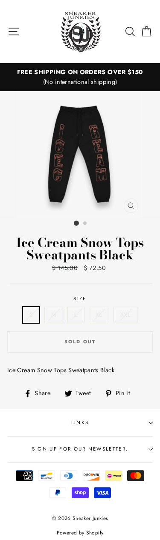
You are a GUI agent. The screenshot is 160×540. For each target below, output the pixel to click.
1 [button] (76, 223)
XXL (125, 314)
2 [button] (85, 223)
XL (99, 314)
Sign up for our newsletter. (80, 448)
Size (79, 298)
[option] (80, 77)
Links (80, 422)
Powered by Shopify (80, 532)
